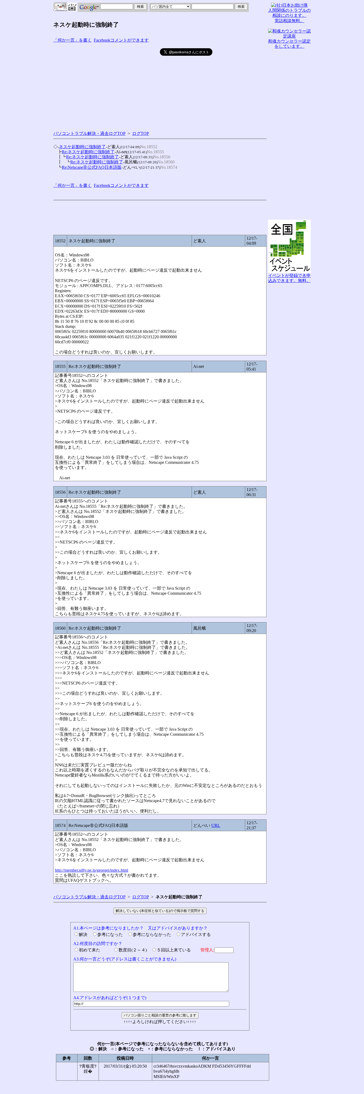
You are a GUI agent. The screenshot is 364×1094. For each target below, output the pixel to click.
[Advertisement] (106, 85)
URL (215, 825)
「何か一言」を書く (72, 40)
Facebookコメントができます (121, 40)
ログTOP (140, 133)
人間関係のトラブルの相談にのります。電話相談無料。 (289, 15)
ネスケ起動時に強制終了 (82, 146)
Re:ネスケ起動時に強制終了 (88, 152)
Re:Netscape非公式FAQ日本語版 (92, 167)
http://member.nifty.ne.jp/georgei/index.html (91, 870)
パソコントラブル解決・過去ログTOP (89, 133)
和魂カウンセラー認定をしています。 (289, 44)
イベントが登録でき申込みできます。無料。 (289, 278)
